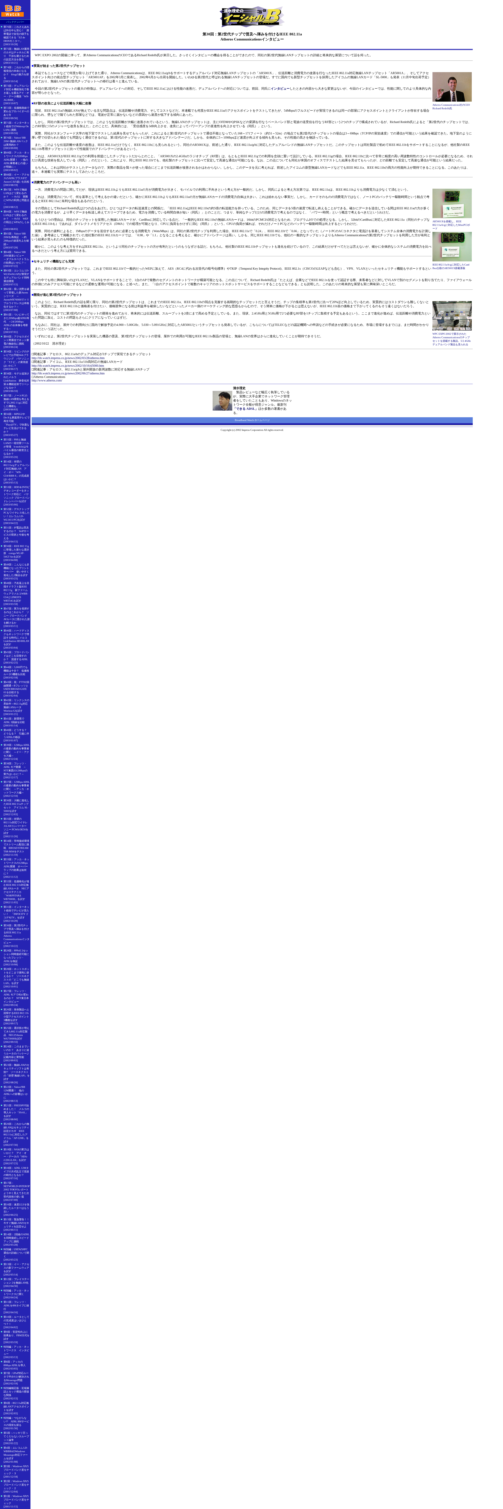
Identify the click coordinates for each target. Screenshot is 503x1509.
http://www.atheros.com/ (47, 380)
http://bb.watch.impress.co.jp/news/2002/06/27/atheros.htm (68, 373)
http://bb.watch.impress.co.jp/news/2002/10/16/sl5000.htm (68, 365)
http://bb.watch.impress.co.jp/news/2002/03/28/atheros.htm (68, 358)
